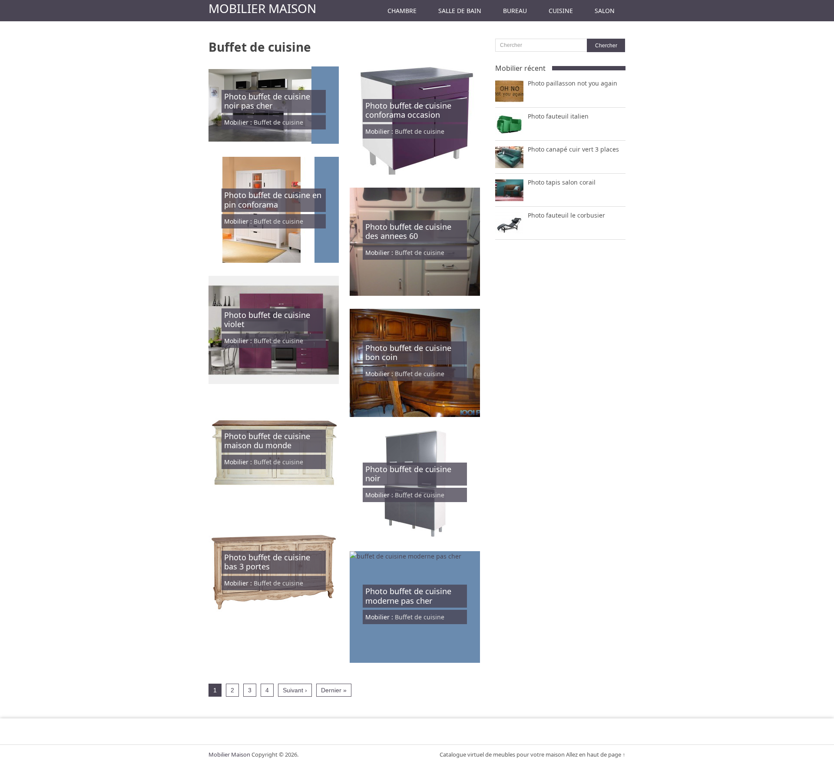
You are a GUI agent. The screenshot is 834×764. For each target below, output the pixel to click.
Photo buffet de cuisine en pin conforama (272, 200)
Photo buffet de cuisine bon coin (408, 353)
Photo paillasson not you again (572, 83)
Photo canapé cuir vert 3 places (573, 149)
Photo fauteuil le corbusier (566, 215)
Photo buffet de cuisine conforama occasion (408, 110)
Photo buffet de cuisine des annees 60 (408, 231)
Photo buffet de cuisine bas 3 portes (267, 562)
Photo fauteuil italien (558, 116)
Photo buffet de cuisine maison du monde (267, 441)
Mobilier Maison (262, 8)
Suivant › (295, 690)
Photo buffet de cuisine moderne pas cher (408, 596)
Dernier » (334, 690)
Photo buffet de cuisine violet (267, 320)
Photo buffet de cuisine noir (408, 474)
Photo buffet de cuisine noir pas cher (267, 101)
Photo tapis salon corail (562, 182)
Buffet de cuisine (278, 122)
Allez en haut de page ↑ (596, 754)
